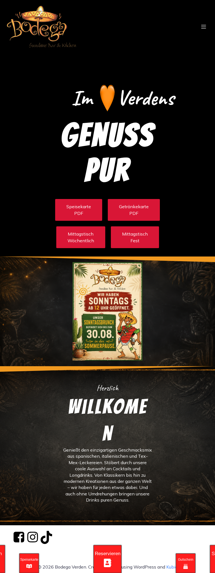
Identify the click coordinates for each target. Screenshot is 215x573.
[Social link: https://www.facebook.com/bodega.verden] (19, 537)
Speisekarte (29, 560)
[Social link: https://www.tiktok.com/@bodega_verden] (46, 537)
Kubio (172, 567)
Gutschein (185, 560)
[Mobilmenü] (203, 26)
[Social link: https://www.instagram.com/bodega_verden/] (33, 537)
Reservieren (107, 553)
